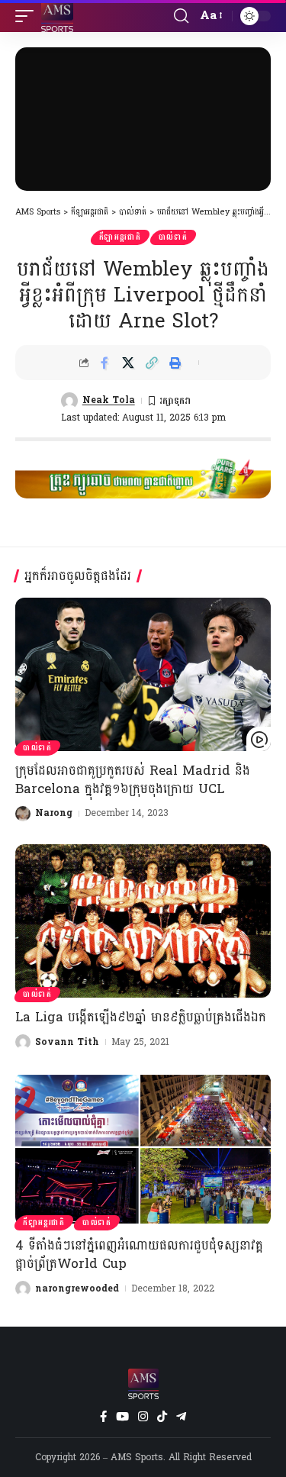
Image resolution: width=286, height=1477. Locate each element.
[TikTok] (162, 1417)
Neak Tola (108, 400)
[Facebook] (103, 1417)
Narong (53, 813)
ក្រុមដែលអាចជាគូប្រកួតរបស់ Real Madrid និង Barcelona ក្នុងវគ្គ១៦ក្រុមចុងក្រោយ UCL (132, 780)
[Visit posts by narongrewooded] (23, 1288)
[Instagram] (143, 1417)
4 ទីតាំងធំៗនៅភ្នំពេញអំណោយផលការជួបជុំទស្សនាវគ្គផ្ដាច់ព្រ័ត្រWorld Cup (139, 1254)
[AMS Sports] (57, 16)
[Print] (175, 362)
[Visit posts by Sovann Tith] (23, 1042)
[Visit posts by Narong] (23, 813)
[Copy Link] (151, 362)
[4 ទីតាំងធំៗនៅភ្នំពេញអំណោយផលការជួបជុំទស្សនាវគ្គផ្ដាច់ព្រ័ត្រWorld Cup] (143, 1149)
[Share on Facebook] (104, 362)
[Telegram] (181, 1417)
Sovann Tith (67, 1042)
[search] (181, 16)
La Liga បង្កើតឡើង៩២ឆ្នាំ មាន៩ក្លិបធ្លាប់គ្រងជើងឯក (140, 1017)
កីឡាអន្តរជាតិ (120, 237)
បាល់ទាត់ (173, 237)
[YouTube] (122, 1417)
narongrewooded (77, 1288)
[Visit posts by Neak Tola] (69, 400)
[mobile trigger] (28, 16)
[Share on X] (128, 362)
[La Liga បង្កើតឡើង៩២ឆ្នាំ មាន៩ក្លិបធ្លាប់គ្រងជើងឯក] (143, 921)
